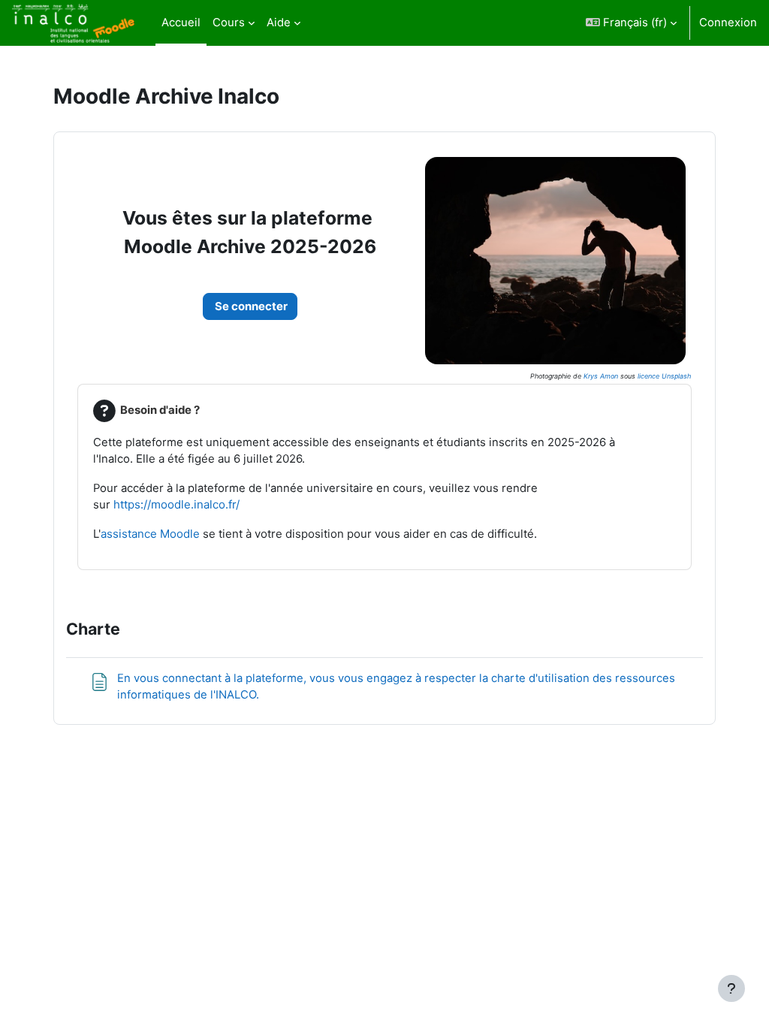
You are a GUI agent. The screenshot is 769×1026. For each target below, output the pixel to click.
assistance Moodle (150, 534)
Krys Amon (601, 376)
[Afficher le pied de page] (731, 988)
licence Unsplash (664, 376)
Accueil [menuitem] (181, 22)
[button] (631, 23)
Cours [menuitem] (229, 22)
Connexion (728, 22)
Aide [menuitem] (279, 22)
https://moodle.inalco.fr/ (176, 504)
